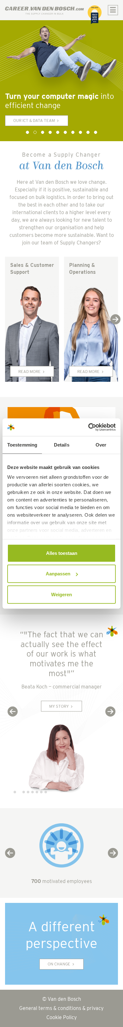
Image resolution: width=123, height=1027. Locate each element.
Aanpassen (58, 573)
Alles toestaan (61, 553)
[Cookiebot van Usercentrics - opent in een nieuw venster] (88, 427)
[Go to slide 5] (57, 132)
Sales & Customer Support (32, 268)
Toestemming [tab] (22, 444)
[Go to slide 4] (50, 132)
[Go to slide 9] (88, 132)
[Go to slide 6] (65, 132)
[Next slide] (115, 319)
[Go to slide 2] (35, 132)
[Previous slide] (13, 711)
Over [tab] (101, 444)
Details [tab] (61, 444)
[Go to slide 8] (80, 132)
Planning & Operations (82, 268)
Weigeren (61, 594)
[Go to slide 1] (27, 132)
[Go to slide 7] (72, 132)
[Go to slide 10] (95, 132)
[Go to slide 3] (42, 132)
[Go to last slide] (10, 853)
